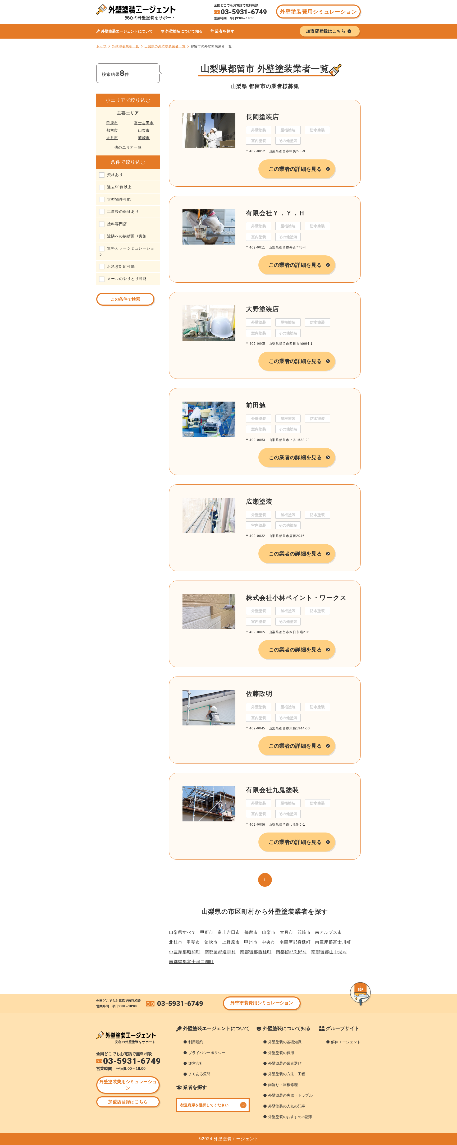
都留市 (112, 130)
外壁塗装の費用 (281, 1053)
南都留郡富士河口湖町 (191, 961)
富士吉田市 (144, 123)
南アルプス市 (328, 932)
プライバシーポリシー (206, 1053)
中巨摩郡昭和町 (184, 952)
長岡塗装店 (262, 116)
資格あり (115, 175)
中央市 (268, 942)
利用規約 (195, 1042)
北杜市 (175, 942)
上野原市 (231, 942)
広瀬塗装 (259, 501)
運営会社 (195, 1063)
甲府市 (112, 123)
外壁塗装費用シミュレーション (318, 12)
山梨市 (144, 130)
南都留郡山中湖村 (329, 952)
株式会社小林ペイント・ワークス (296, 597)
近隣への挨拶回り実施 (127, 236)
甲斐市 (193, 942)
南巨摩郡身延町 (295, 942)
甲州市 (251, 942)
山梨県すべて (182, 932)
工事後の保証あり (123, 211)
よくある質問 (199, 1074)
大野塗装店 (262, 308)
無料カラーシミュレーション (126, 251)
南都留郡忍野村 (291, 952)
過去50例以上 (119, 187)
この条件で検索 (125, 299)
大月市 (112, 138)
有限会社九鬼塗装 (272, 789)
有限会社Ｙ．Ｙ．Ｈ (275, 213)
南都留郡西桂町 (256, 952)
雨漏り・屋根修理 (283, 1085)
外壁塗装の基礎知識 (284, 1042)
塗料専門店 (117, 224)
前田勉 (256, 405)
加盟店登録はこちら (128, 1102)
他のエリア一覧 (128, 147)
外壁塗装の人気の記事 (286, 1106)
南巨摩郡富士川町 (333, 942)
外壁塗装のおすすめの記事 (290, 1117)
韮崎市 (144, 138)
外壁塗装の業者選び (284, 1063)
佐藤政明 (259, 693)
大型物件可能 (119, 199)
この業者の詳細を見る (295, 169)
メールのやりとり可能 (127, 279)
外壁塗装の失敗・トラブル (290, 1095)
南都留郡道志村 (220, 952)
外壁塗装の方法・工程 (286, 1074)
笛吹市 (211, 942)
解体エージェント (346, 1042)
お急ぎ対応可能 (121, 266)
